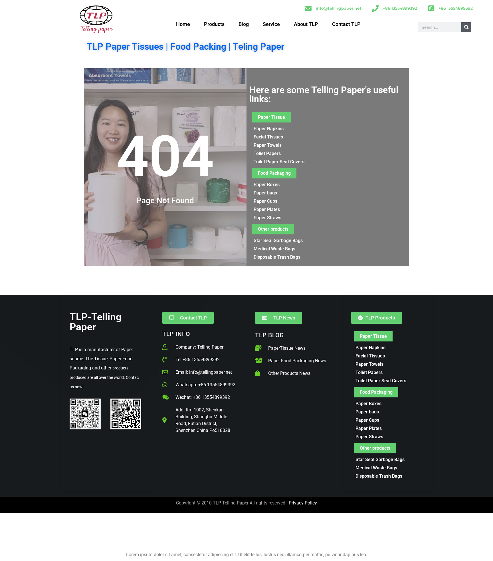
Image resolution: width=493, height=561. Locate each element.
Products (214, 24)
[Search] (466, 27)
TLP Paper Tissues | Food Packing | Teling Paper (185, 46)
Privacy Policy (303, 503)
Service (271, 24)
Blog (244, 24)
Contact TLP (346, 24)
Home (183, 24)
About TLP (306, 24)
